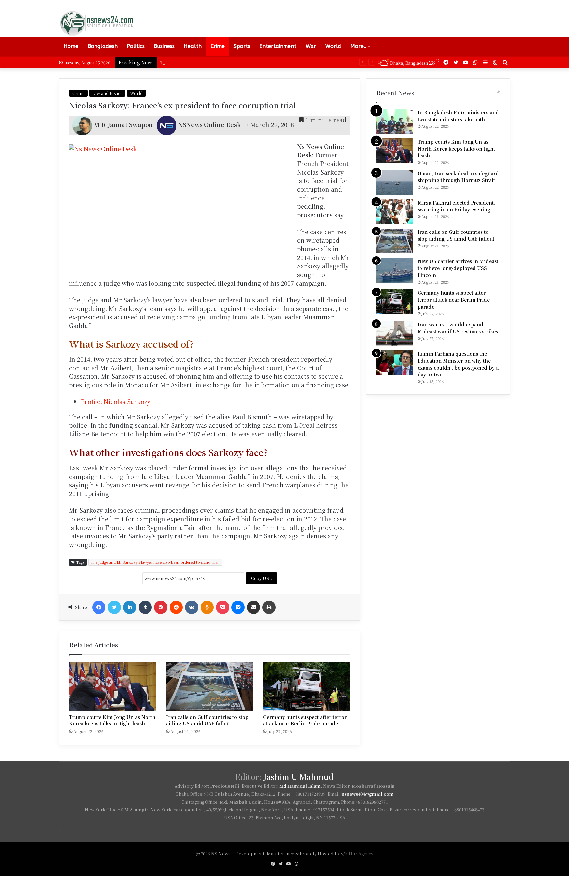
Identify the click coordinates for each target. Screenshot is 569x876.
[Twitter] (114, 607)
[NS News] (96, 23)
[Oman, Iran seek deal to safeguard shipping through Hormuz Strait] (394, 182)
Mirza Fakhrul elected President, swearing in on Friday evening (456, 206)
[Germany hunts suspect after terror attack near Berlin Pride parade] (306, 686)
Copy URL (261, 578)
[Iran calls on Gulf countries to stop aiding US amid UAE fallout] (209, 686)
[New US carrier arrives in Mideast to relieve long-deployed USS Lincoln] (394, 270)
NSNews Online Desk (209, 124)
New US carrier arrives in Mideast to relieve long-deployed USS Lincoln (458, 268)
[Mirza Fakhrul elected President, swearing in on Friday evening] (394, 211)
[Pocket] (222, 607)
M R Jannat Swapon (123, 124)
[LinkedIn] (129, 607)
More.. (358, 46)
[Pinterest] (160, 607)
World (333, 46)
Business (164, 46)
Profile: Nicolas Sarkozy (115, 401)
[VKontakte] (191, 607)
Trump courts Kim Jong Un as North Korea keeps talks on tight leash (241, 62)
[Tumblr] (145, 607)
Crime (218, 46)
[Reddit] (176, 607)
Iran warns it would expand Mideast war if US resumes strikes (458, 328)
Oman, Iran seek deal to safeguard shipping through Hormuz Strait (458, 176)
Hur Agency (361, 853)
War (311, 46)
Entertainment (277, 46)
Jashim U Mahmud (298, 776)
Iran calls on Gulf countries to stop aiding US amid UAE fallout (207, 720)
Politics (136, 46)
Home (71, 46)
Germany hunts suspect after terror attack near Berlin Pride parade (305, 720)
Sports (242, 46)
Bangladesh (103, 46)
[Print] (269, 607)
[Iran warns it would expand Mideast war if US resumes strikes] (394, 333)
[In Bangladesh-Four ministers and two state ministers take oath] (394, 121)
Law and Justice (107, 93)
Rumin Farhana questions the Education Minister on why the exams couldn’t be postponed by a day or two (458, 364)
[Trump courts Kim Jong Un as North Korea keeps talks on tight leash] (112, 686)
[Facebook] (98, 607)
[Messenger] (238, 607)
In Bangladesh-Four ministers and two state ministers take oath (458, 116)
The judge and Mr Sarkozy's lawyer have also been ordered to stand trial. (155, 562)
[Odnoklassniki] (207, 607)
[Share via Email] (253, 607)
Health (193, 46)
